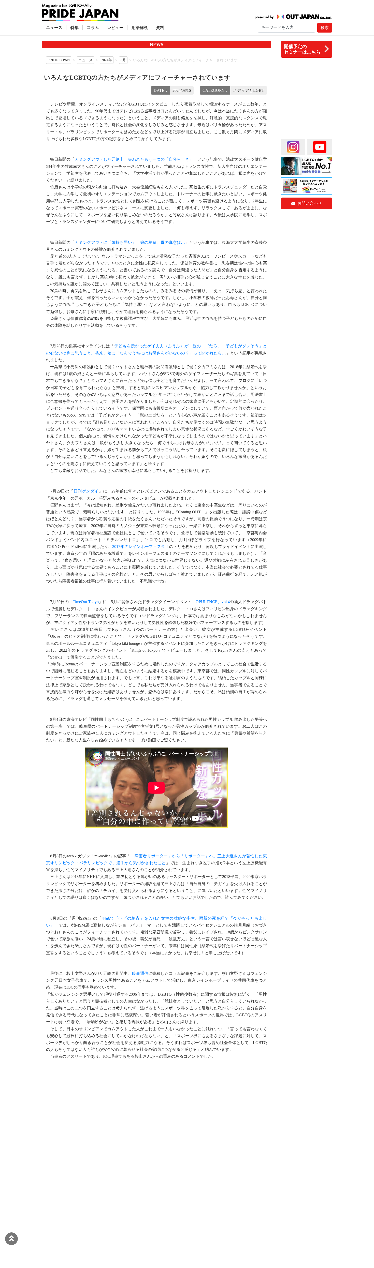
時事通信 (140, 973)
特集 (74, 27)
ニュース (54, 27)
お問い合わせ (309, 203)
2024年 (106, 60)
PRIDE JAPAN (59, 60)
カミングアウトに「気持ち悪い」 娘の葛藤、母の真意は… (130, 242)
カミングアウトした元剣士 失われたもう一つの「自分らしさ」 (134, 159)
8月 (123, 60)
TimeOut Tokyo (85, 602)
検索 (325, 27)
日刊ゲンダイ (86, 491)
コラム (93, 27)
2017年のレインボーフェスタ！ (140, 546)
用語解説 (140, 27)
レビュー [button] (115, 27)
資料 (160, 27)
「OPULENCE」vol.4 (211, 602)
